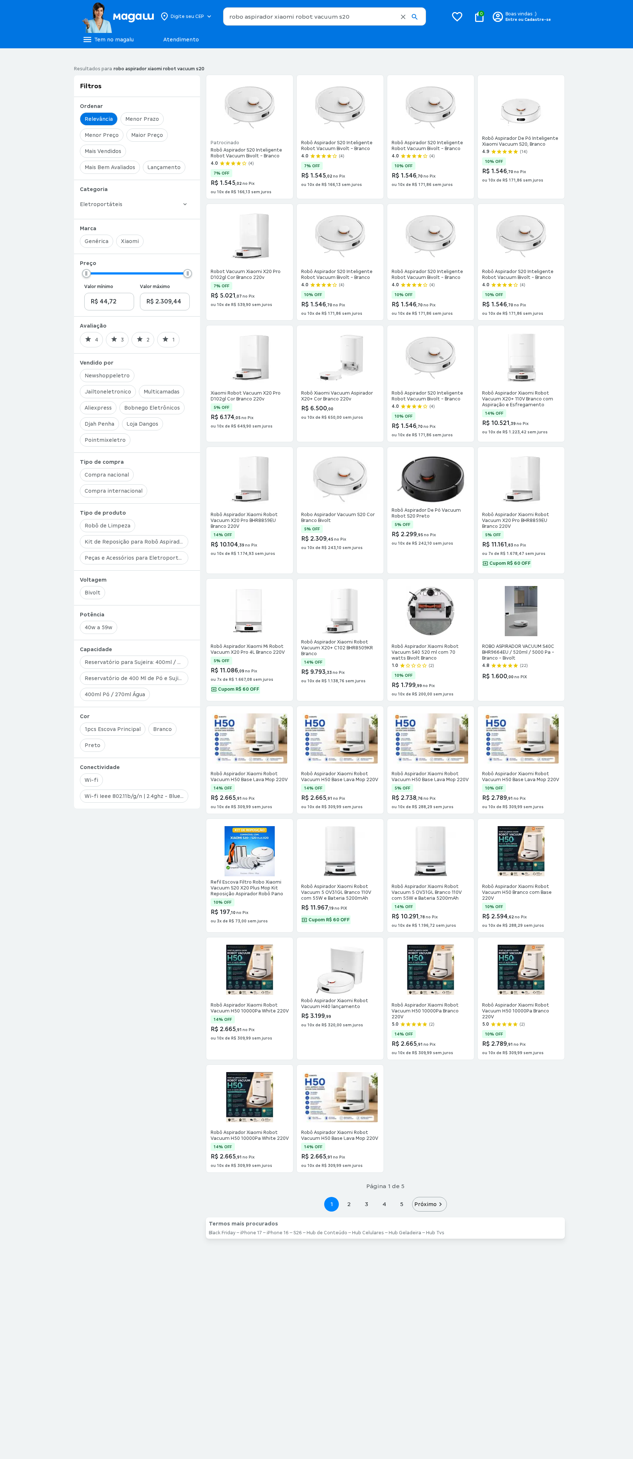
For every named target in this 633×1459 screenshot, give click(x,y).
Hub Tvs (435, 1232)
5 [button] (401, 1204)
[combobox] (324, 16)
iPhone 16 (278, 1232)
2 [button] (349, 1204)
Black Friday (222, 1232)
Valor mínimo (98, 286)
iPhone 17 (251, 1232)
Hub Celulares (368, 1232)
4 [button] (384, 1204)
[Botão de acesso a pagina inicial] (117, 16)
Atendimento (181, 39)
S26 (297, 1232)
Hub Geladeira (405, 1232)
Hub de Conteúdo (327, 1232)
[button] (403, 17)
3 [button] (366, 1204)
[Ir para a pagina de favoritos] (457, 16)
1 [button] (331, 1204)
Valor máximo (155, 286)
